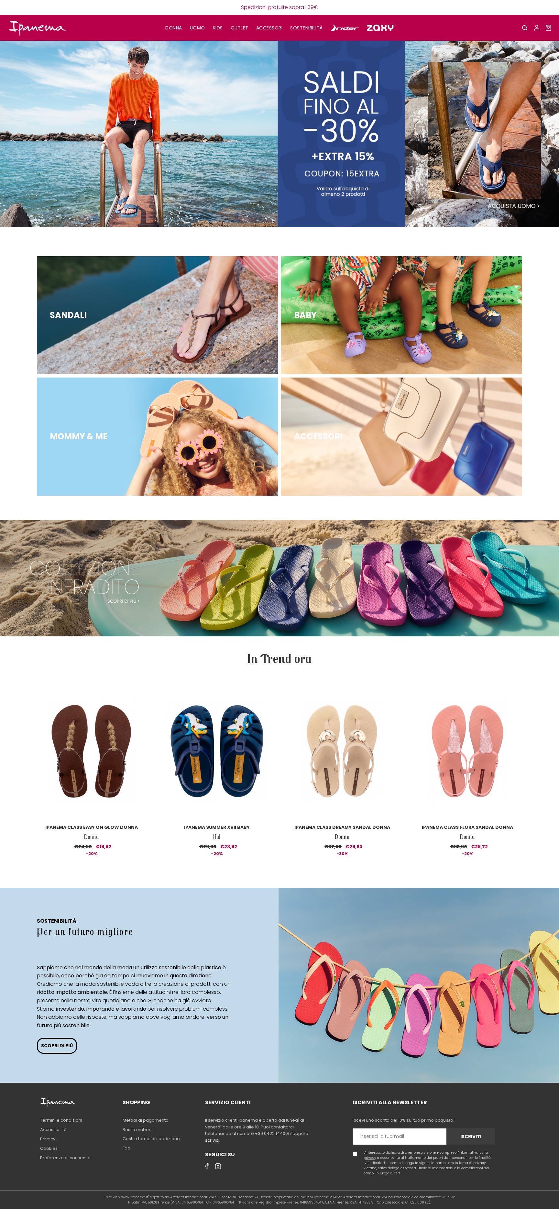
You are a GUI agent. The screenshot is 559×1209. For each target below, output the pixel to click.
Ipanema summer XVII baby (217, 827)
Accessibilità (53, 1130)
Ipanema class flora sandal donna (467, 827)
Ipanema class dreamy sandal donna (342, 827)
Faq (126, 1148)
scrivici (212, 1140)
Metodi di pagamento (146, 1120)
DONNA (173, 28)
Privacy (47, 1139)
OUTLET (239, 28)
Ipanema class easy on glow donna (91, 827)
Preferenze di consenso (65, 1158)
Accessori (269, 28)
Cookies (49, 1148)
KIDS (218, 28)
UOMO (197, 28)
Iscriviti (470, 1136)
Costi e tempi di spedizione (151, 1139)
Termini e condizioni (61, 1120)
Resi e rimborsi (138, 1130)
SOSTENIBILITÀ (306, 28)
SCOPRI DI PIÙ (57, 1045)
